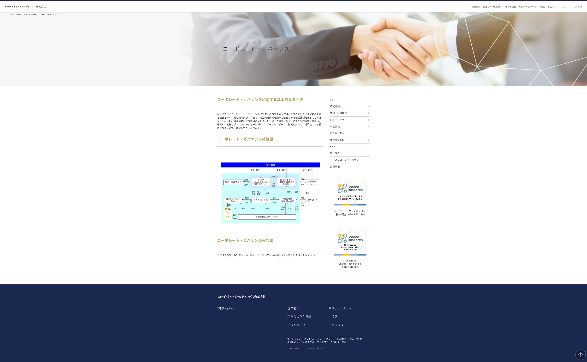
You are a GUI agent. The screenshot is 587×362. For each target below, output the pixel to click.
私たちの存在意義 (492, 6)
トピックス (553, 6)
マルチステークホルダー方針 (331, 342)
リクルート (566, 6)
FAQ (332, 146)
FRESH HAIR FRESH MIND (349, 338)
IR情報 (542, 6)
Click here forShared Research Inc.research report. (350, 263)
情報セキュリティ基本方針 (300, 342)
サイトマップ (294, 339)
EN (581, 6)
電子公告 (335, 153)
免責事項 (335, 166)
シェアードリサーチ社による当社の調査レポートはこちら (350, 212)
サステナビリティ (528, 6)
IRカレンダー (337, 133)
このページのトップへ (580, 355)
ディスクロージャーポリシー (345, 159)
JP (576, 6)
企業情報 (476, 6)
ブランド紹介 (509, 6)
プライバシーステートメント (318, 339)
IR (331, 99)
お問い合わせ (226, 308)
